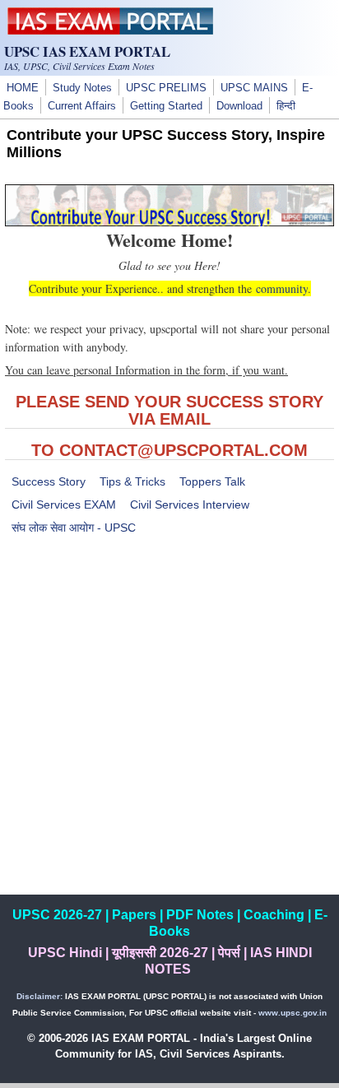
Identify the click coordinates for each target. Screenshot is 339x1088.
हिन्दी (285, 106)
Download (239, 106)
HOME (23, 88)
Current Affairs (82, 106)
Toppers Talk (212, 481)
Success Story (49, 481)
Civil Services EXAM (64, 504)
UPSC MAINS (254, 88)
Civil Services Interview (189, 504)
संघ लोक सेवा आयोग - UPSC (74, 527)
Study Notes (82, 88)
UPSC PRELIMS (166, 88)
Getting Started (166, 106)
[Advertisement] (169, 725)
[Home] (110, 30)
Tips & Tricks (132, 481)
